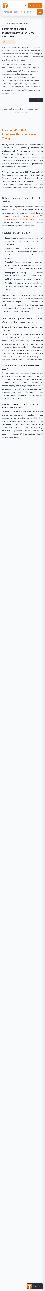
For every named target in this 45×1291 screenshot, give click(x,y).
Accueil (5, 24)
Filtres (37, 99)
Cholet (35, 216)
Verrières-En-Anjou (27, 219)
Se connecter (34, 5)
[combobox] (25, 5)
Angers (27, 216)
